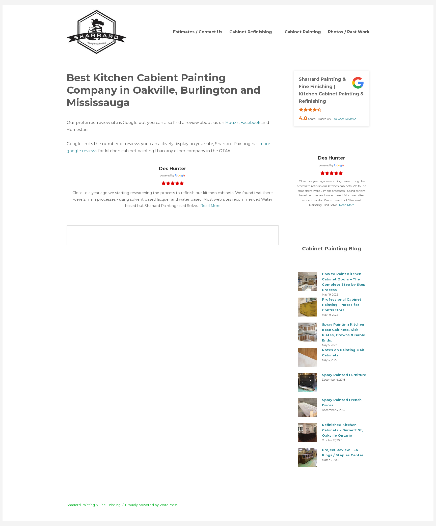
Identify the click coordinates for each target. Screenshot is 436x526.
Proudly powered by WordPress (151, 505)
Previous (269, 213)
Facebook (250, 122)
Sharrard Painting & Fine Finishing (94, 505)
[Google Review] (173, 175)
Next (274, 213)
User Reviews (344, 119)
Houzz (232, 122)
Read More (210, 205)
